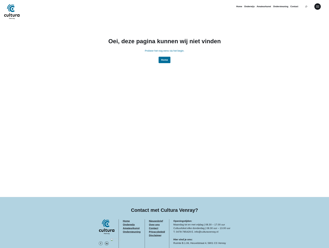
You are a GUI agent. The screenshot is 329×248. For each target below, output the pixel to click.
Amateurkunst (131, 228)
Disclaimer (155, 235)
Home (126, 221)
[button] (317, 6)
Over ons (154, 224)
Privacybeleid (157, 231)
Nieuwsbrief (156, 221)
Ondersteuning (132, 231)
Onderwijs (129, 224)
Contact (153, 228)
